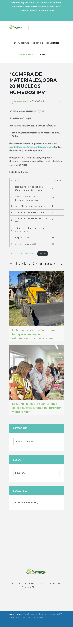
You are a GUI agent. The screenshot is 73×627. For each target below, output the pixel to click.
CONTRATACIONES (22, 54)
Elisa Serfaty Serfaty (40, 101)
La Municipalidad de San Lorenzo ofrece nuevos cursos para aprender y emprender (36, 408)
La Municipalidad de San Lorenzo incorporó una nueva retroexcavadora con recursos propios (34, 336)
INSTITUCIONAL (20, 43)
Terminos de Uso (16, 618)
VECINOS (38, 43)
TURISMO (41, 54)
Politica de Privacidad (35, 618)
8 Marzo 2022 (19, 101)
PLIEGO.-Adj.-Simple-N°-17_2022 (22, 253)
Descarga (42, 253)
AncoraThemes (15, 614)
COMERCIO (52, 43)
